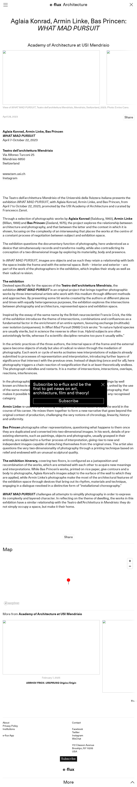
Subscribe (68, 401)
